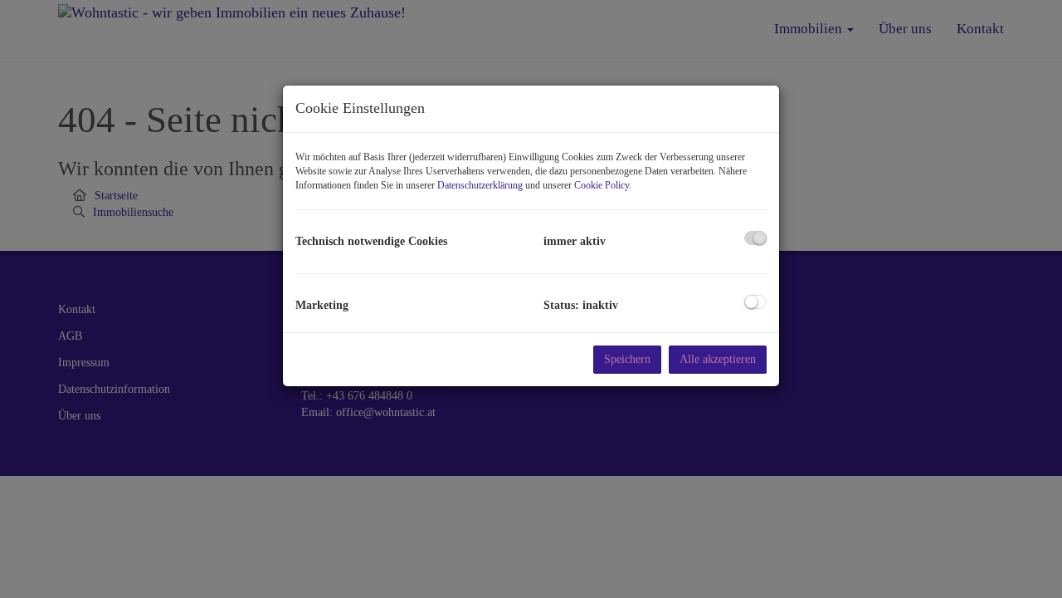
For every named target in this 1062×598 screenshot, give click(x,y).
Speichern (627, 359)
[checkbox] (755, 238)
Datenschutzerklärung (480, 185)
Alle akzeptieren (718, 359)
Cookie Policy (601, 185)
